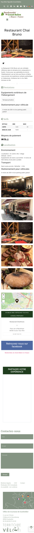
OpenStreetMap (29, 308)
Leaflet (22, 308)
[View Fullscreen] (3, 301)
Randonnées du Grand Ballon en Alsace (17, 353)
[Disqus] (17, 398)
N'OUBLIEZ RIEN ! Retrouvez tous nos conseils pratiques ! (17, 314)
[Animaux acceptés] (3, 63)
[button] (4, 6)
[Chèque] (7, 139)
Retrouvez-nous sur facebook (17, 345)
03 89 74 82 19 (17, 334)
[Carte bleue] (2, 139)
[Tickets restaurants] (5, 139)
